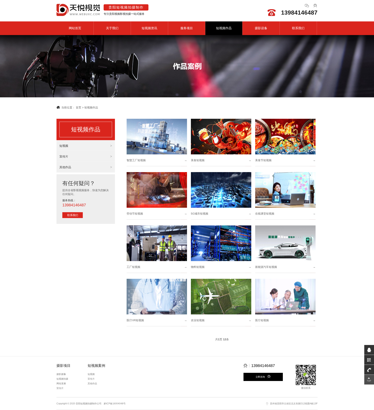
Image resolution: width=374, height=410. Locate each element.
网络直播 (61, 383)
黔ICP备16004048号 (115, 403)
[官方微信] (307, 7)
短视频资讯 (149, 28)
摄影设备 (261, 28)
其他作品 (65, 167)
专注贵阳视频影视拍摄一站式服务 (124, 10)
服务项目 (186, 28)
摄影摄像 (61, 374)
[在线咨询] (315, 7)
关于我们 (112, 28)
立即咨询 (261, 377)
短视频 (63, 145)
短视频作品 (224, 28)
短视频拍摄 (62, 378)
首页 (78, 107)
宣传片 (63, 156)
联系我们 (298, 28)
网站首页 (75, 28)
